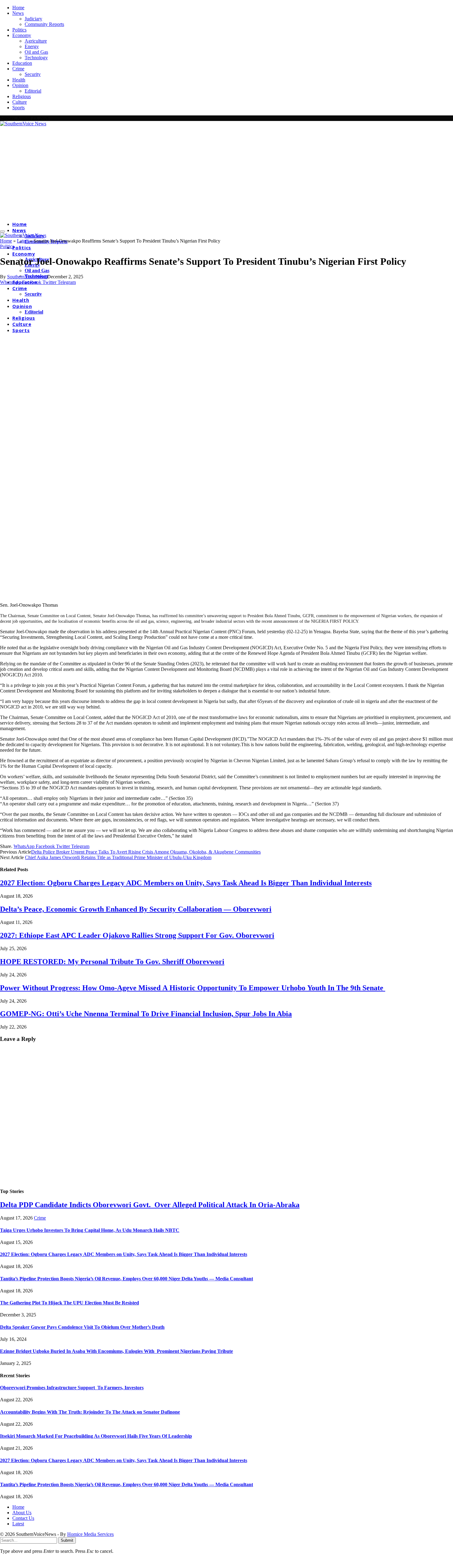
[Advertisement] (226, 173)
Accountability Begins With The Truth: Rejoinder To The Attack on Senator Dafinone (90, 1412)
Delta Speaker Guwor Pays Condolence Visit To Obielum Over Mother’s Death (82, 1327)
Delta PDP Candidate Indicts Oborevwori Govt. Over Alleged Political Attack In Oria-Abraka (150, 1205)
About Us (21, 1512)
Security (33, 74)
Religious (21, 96)
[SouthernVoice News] (23, 123)
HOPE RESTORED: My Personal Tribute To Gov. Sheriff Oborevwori (112, 962)
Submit (67, 1540)
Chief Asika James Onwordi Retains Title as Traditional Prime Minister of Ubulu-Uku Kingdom (118, 857)
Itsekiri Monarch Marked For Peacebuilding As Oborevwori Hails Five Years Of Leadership (96, 1436)
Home (18, 7)
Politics (19, 29)
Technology (36, 57)
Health (18, 79)
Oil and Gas (36, 52)
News (18, 13)
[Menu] (2, 231)
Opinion (20, 85)
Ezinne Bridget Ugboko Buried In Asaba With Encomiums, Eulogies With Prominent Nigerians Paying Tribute (116, 1351)
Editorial (33, 91)
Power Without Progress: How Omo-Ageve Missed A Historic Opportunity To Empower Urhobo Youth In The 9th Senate (192, 988)
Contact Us (23, 1518)
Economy (21, 35)
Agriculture (36, 41)
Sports (18, 107)
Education (22, 63)
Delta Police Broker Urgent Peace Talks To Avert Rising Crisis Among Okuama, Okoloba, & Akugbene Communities (146, 851)
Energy (32, 46)
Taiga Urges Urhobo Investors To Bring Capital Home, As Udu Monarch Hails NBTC (89, 1230)
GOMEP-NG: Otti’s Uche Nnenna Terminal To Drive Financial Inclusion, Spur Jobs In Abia (146, 1014)
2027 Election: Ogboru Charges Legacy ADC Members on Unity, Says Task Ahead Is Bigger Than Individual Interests (186, 883)
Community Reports (44, 24)
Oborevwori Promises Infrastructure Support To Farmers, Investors (72, 1387)
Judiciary (33, 18)
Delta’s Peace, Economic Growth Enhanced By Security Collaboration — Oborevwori (135, 909)
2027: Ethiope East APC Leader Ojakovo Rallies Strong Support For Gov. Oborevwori (137, 935)
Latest (23, 240)
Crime (18, 68)
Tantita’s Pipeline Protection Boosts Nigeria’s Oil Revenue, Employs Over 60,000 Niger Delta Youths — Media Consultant (126, 1278)
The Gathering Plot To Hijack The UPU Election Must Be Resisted (69, 1302)
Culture (19, 102)
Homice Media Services (90, 1534)
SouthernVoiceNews (27, 276)
